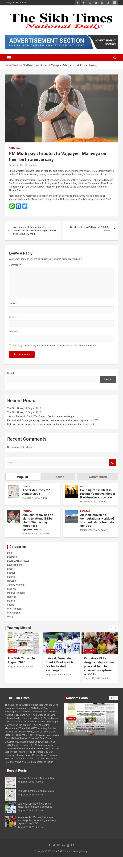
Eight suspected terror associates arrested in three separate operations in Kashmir (50, 424)
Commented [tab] (98, 477)
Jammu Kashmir (16, 584)
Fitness (11, 576)
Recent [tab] (58, 477)
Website (13, 331)
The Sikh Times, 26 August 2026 (24, 412)
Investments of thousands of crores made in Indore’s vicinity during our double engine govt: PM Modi (35, 230)
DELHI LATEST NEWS (18, 560)
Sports (10, 604)
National (14, 148)
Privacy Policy (80, 851)
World (83, 486)
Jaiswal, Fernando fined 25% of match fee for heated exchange (40, 416)
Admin (33, 165)
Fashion (11, 572)
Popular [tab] (22, 477)
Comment (15, 264)
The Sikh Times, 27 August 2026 (24, 408)
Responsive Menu (114, 2)
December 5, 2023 (89, 501)
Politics (27, 511)
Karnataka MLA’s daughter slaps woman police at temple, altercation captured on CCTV (53, 420)
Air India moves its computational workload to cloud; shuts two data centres (97, 520)
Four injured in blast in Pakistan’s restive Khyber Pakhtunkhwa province (97, 493)
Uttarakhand (13, 612)
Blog (9, 552)
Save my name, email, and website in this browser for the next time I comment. (54, 345)
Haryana (11, 580)
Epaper (26, 486)
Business (85, 511)
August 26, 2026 (26, 794)
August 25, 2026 (15, 674)
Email (12, 317)
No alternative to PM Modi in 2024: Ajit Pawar (90, 229)
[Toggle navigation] (9, 57)
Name (13, 303)
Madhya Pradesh (16, 592)
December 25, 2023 (19, 165)
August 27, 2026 (30, 498)
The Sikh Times (61, 851)
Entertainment (14, 564)
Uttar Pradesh (14, 608)
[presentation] (111, 628)
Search (11, 373)
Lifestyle (11, 588)
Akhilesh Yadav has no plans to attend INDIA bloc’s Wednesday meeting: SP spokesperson (37, 522)
